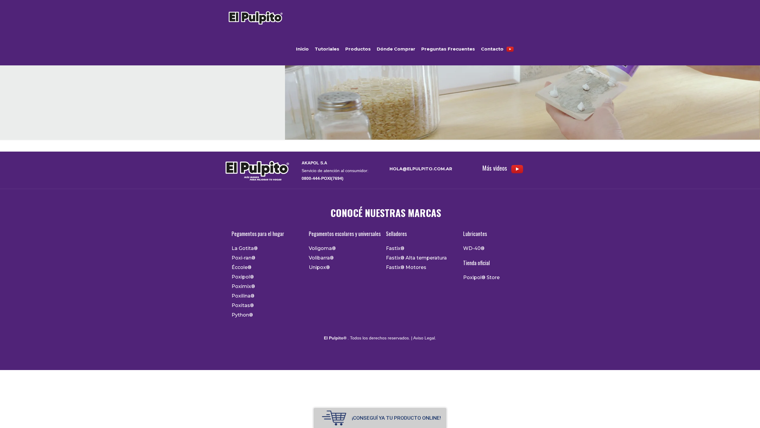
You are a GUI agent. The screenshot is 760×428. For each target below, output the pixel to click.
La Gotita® (245, 248)
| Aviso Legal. (423, 338)
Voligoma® (322, 248)
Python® (242, 315)
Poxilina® (243, 296)
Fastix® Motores (406, 267)
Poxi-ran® (243, 258)
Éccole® (241, 267)
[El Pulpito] (255, 16)
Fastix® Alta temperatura (416, 258)
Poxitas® (243, 305)
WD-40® (473, 248)
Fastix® (395, 248)
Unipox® (319, 267)
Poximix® (243, 286)
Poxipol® (243, 277)
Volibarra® (321, 258)
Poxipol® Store (481, 277)
